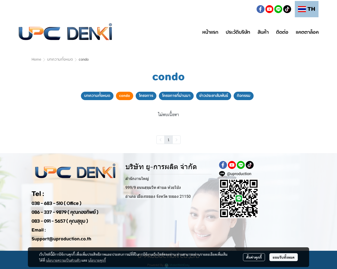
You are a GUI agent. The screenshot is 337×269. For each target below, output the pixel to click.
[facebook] (260, 9)
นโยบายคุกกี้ (97, 260)
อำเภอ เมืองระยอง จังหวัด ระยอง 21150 (158, 196)
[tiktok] (287, 9)
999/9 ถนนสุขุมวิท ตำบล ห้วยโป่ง (153, 187)
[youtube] (269, 9)
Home (36, 60)
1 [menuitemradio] (168, 139)
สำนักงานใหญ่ (137, 178)
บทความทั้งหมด (60, 60)
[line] (278, 9)
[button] (248, 9)
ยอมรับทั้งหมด (284, 257)
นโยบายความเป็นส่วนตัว (63, 260)
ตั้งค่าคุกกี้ (254, 257)
